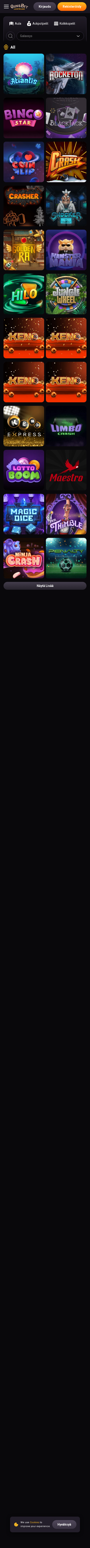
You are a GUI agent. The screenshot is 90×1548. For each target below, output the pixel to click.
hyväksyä (64, 1524)
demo (24, 75)
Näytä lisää (45, 586)
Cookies (34, 1522)
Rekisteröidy (72, 6)
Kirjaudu (45, 6)
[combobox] (50, 36)
